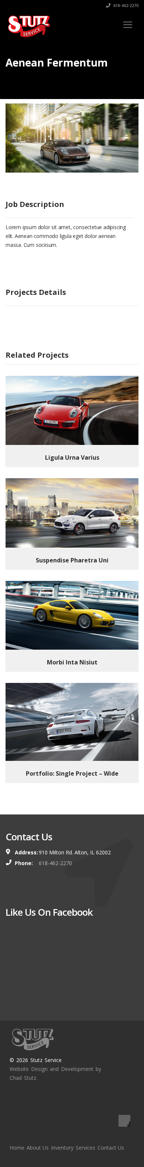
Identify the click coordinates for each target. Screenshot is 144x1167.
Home (17, 1147)
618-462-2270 (125, 5)
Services (85, 1147)
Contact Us (110, 1147)
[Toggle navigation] (127, 24)
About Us (38, 1147)
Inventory (62, 1147)
